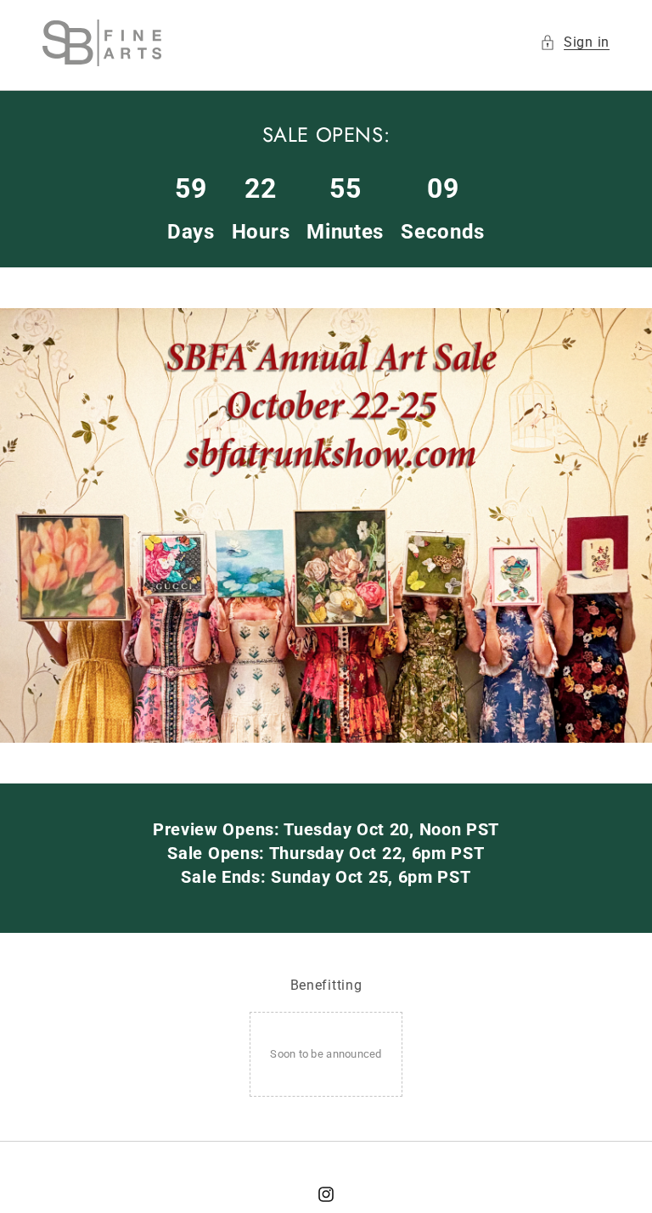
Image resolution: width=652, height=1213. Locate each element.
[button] (575, 43)
